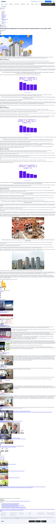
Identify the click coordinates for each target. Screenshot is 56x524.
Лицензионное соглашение (31, 517)
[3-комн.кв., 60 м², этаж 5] (5, 400)
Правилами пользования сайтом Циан (14, 517)
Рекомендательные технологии (34, 518)
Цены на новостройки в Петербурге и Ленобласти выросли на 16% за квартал (13, 505)
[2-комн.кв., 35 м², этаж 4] (5, 413)
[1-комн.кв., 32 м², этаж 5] (5, 372)
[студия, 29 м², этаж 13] (5, 304)
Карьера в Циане (3, 515)
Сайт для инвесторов (13, 515)
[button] (54, 4)
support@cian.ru (17, 518)
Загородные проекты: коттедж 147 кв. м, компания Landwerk (10, 503)
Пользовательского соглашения (15, 501)
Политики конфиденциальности (25, 501)
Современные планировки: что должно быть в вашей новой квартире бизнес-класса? (14, 507)
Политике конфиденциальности (5, 518)
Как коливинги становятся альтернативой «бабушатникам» (10, 504)
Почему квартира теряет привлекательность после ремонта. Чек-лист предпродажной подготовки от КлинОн (15, 411)
